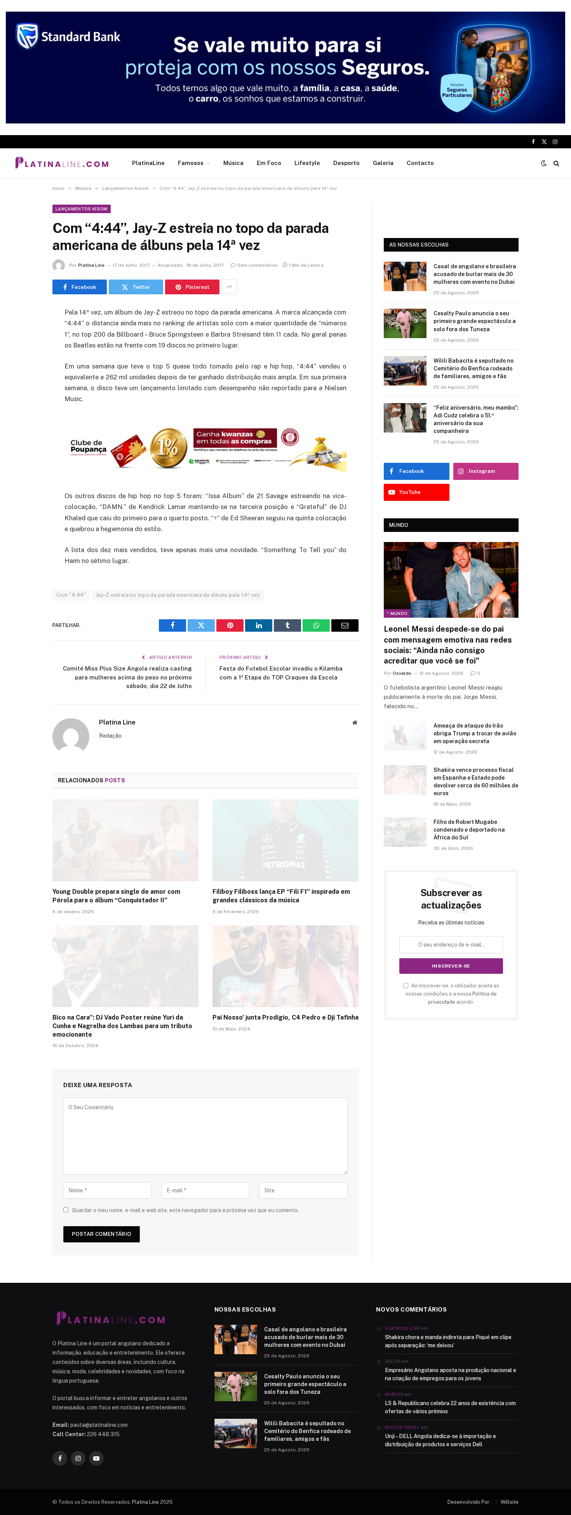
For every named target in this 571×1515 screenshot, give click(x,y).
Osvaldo (402, 673)
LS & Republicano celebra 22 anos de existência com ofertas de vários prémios (450, 1407)
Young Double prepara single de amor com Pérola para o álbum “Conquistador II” (116, 896)
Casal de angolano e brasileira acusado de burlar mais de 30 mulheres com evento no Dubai (474, 274)
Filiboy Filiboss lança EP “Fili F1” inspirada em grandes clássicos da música (281, 896)
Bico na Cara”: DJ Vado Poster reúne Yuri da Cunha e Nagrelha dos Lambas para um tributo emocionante (122, 1026)
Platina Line (91, 265)
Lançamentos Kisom (82, 209)
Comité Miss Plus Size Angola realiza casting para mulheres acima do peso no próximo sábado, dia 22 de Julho (127, 677)
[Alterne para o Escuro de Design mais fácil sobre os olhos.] (543, 163)
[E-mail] (25, 412)
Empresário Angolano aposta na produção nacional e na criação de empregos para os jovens (450, 1374)
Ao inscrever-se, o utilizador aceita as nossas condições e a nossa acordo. (452, 994)
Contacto (420, 163)
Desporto (346, 163)
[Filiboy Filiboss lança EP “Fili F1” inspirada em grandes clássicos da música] (285, 840)
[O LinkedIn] (25, 372)
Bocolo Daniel (402, 1427)
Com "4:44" (71, 595)
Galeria (383, 163)
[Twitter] (25, 352)
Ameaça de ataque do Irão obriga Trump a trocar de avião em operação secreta (474, 733)
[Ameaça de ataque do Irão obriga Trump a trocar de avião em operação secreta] (405, 736)
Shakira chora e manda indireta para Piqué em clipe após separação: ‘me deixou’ (448, 1341)
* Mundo (397, 613)
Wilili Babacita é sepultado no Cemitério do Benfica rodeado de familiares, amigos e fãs (473, 368)
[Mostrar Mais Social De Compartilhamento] (229, 287)
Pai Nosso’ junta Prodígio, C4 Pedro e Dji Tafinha (285, 1017)
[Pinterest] (25, 392)
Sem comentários (257, 265)
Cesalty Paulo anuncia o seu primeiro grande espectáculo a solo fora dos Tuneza (474, 321)
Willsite (510, 1502)
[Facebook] (25, 333)
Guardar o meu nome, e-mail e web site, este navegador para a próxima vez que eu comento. (185, 1210)
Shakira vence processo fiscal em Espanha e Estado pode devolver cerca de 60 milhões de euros (475, 781)
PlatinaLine (148, 163)
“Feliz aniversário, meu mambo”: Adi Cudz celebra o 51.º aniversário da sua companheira (476, 419)
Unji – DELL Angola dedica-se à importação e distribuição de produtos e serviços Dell (440, 1440)
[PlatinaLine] (62, 163)
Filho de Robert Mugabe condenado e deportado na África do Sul (469, 830)
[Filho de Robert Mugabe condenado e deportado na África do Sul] (405, 832)
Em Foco (269, 163)
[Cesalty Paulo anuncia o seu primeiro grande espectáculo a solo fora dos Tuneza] (405, 323)
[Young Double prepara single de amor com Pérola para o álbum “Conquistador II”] (125, 840)
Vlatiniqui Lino (402, 1328)
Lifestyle (307, 163)
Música (233, 163)
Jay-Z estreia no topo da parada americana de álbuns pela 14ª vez (178, 595)
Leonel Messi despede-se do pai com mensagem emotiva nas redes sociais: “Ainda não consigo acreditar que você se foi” (448, 644)
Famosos (191, 163)
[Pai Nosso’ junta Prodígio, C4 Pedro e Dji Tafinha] (285, 966)
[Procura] (555, 163)
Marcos (394, 1394)
